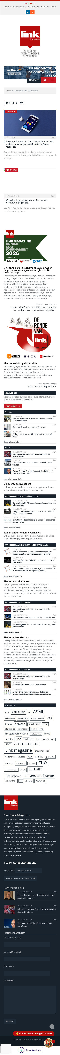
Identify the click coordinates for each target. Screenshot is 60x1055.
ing (19, 739)
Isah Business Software (45, 739)
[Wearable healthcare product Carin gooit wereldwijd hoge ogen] (30, 182)
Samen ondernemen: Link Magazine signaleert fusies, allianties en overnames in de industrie (32, 553)
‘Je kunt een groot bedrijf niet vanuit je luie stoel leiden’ (32, 435)
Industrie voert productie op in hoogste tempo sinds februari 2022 (34, 521)
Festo (34, 728)
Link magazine (18, 750)
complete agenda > (12, 479)
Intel (26, 739)
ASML (38, 712)
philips (39, 756)
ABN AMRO (18, 712)
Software (32, 763)
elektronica (10, 728)
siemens (20, 763)
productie (50, 757)
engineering (23, 729)
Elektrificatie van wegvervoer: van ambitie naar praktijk (32, 464)
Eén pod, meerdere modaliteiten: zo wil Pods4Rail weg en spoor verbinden (33, 512)
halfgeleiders (36, 734)
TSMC (22, 769)
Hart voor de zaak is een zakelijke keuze (29, 427)
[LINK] (30, 38)
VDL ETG (28, 780)
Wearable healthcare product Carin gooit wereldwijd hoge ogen (27, 201)
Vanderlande (10, 781)
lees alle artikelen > (13, 442)
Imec (47, 733)
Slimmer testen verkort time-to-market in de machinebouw (31, 455)
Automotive (10, 718)
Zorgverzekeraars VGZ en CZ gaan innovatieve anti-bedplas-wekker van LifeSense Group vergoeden (29, 144)
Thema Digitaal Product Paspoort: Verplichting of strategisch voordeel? (33, 472)
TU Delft (35, 769)
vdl (21, 781)
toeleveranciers (11, 770)
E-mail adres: (9, 870)
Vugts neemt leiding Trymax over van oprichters (34, 924)
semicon (9, 763)
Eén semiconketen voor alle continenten (29, 685)
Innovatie (10, 111)
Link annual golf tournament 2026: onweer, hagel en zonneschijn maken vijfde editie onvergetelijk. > (33, 308)
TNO (43, 762)
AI (29, 712)
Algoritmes (11, 170)
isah (32, 739)
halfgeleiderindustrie (16, 733)
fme (41, 729)
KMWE (8, 744)
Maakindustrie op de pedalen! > (42, 386)
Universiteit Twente (39, 775)
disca (45, 724)
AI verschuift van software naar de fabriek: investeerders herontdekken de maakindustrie (32, 693)
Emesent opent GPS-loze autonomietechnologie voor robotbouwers (34, 504)
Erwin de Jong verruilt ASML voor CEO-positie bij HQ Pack (35, 897)
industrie (9, 739)
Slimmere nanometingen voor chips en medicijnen (34, 617)
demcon (20, 724)
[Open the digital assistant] (48, 1043)
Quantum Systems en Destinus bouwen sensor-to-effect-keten (34, 561)
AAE (7, 712)
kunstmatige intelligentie (26, 743)
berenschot (23, 718)
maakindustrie (42, 750)
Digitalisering (34, 724)
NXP (30, 756)
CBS (49, 718)
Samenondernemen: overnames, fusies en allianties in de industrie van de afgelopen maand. (34, 570)
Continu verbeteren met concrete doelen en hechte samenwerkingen (33, 420)
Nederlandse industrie (15, 757)
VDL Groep (40, 780)
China (8, 724)
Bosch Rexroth (37, 718)
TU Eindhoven (13, 776)
